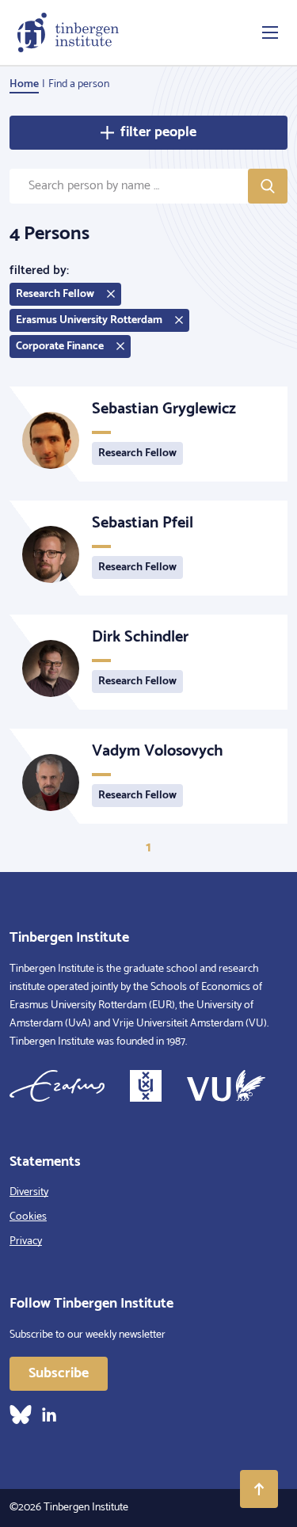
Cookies (28, 1217)
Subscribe (59, 1373)
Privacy (26, 1241)
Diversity (29, 1192)
